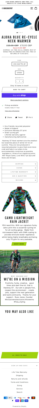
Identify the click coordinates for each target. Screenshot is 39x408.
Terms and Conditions (19, 382)
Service (19, 389)
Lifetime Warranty (19, 172)
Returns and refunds (19, 379)
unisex (19, 73)
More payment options (19, 100)
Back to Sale (21, 355)
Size (19, 60)
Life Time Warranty (19, 372)
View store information (12, 111)
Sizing (19, 168)
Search (19, 392)
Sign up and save (19, 365)
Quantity (19, 77)
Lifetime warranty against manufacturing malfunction (15, 136)
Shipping (20, 164)
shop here (19, 244)
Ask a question (19, 176)
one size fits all (19, 64)
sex (19, 69)
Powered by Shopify (19, 406)
